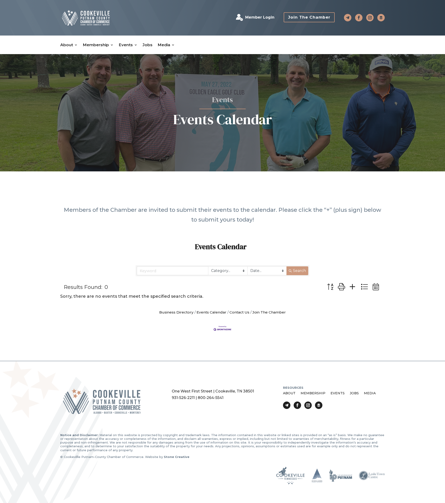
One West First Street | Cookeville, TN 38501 (213, 391)
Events (126, 45)
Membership (96, 45)
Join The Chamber (309, 17)
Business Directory (176, 312)
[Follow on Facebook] (358, 17)
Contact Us (239, 312)
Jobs (148, 45)
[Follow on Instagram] (370, 17)
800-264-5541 (210, 397)
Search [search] (299, 270)
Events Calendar (211, 312)
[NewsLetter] (381, 17)
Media (164, 45)
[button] (330, 287)
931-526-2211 (183, 397)
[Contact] (347, 17)
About (66, 45)
